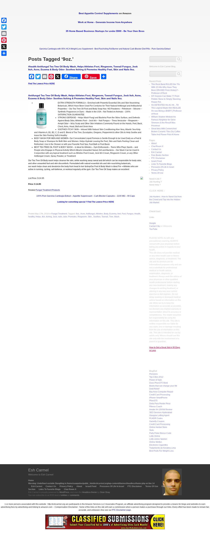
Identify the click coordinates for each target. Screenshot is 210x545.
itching (49, 217)
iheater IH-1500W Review (160, 409)
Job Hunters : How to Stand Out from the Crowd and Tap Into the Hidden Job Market (165, 199)
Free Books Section (160, 155)
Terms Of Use (157, 173)
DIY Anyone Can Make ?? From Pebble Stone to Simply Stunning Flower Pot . (166, 99)
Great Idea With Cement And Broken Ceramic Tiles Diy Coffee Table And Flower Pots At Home (165, 131)
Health (137, 214)
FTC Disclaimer (158, 158)
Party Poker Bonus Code (160, 433)
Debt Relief (154, 389)
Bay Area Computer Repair (161, 392)
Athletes (99, 214)
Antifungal (90, 214)
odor (65, 217)
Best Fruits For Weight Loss (161, 451)
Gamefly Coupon (156, 421)
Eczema (112, 214)
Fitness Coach (155, 406)
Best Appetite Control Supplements (98, 13)
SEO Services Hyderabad (160, 412)
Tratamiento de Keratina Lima (162, 448)
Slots (151, 430)
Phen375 (153, 400)
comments (74, 495)
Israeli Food (156, 161)
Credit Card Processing (159, 395)
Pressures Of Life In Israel (162, 167)
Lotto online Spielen (158, 439)
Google (152, 223)
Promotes (72, 217)
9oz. (78, 214)
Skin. (90, 217)
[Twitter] (4, 27)
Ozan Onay (105, 492)
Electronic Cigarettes (158, 445)
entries (64, 495)
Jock (55, 217)
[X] (4, 46)
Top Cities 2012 (156, 377)
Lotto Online (154, 436)
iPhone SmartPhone (158, 398)
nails (60, 217)
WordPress (64, 492)
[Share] (4, 53)
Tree (111, 217)
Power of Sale (155, 380)
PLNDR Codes (156, 418)
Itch (43, 217)
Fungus (130, 214)
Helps (38, 217)
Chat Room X (157, 146)
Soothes (97, 217)
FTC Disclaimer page (121, 510)
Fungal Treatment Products (48, 190)
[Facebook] (4, 20)
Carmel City (154, 226)
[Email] (4, 33)
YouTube (153, 229)
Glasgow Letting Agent (159, 415)
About (154, 143)
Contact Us (156, 149)
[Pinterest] (4, 40)
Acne (82, 214)
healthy (31, 217)
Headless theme (89, 492)
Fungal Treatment (59, 214)
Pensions (153, 374)
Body (106, 214)
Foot (124, 214)
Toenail (105, 217)
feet (119, 214)
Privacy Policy (157, 170)
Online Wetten (155, 442)
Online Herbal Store (158, 427)
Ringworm (82, 217)
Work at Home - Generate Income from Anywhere (105, 22)
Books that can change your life (163, 386)
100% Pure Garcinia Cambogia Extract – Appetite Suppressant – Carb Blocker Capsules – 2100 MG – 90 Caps (85, 196)
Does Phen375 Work (158, 383)
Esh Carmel (156, 152)
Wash (116, 217)
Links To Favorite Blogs (161, 164)
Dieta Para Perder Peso (159, 403)
